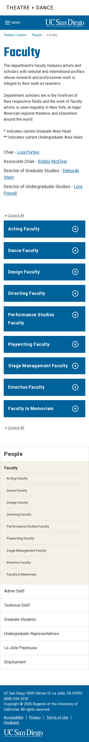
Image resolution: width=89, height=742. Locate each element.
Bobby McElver (52, 161)
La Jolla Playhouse (20, 647)
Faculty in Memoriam (22, 574)
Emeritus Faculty (26, 387)
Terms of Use (57, 717)
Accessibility (13, 717)
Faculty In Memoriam (31, 408)
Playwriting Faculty (29, 344)
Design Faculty (24, 271)
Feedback (11, 723)
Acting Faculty (24, 228)
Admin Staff (14, 591)
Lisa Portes (28, 152)
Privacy (35, 717)
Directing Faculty (26, 293)
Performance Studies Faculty (31, 318)
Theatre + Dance (30, 8)
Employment (15, 662)
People (37, 35)
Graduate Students (20, 619)
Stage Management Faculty (38, 365)
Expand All (16, 215)
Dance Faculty (23, 250)
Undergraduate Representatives (31, 633)
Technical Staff (17, 605)
